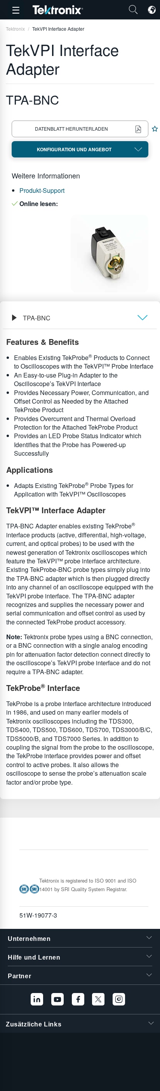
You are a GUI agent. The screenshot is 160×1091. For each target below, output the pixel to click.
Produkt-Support (41, 190)
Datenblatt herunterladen (71, 128)
